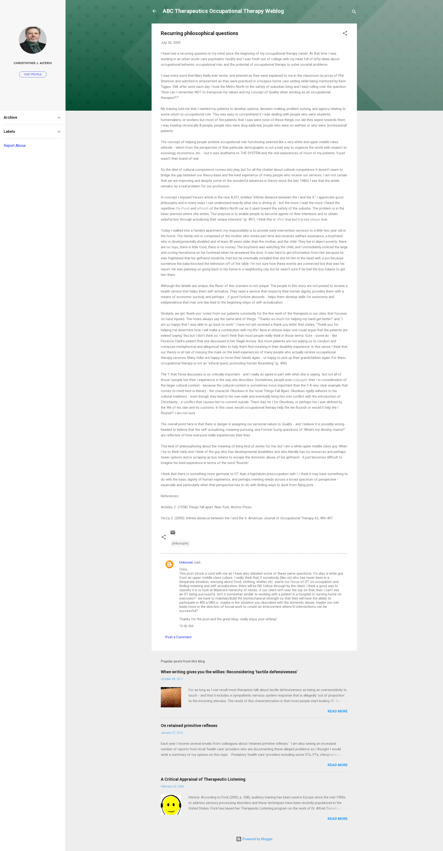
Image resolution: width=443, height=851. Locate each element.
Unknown (186, 562)
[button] (345, 34)
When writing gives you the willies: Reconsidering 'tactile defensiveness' (229, 671)
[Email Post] (173, 534)
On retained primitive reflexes (189, 725)
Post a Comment (178, 637)
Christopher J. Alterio (33, 63)
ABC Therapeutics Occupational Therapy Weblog (223, 11)
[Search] (354, 13)
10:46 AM (186, 626)
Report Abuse (15, 145)
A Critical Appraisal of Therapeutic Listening (203, 779)
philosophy (180, 543)
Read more (338, 711)
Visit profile (33, 74)
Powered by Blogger (257, 839)
